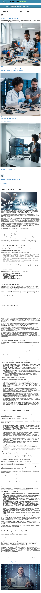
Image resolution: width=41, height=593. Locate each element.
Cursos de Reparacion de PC (10, 18)
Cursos (7, 6)
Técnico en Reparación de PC (8, 562)
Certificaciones (19, 6)
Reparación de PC (13, 6)
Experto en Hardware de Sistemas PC (9, 561)
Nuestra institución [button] (26, 6)
